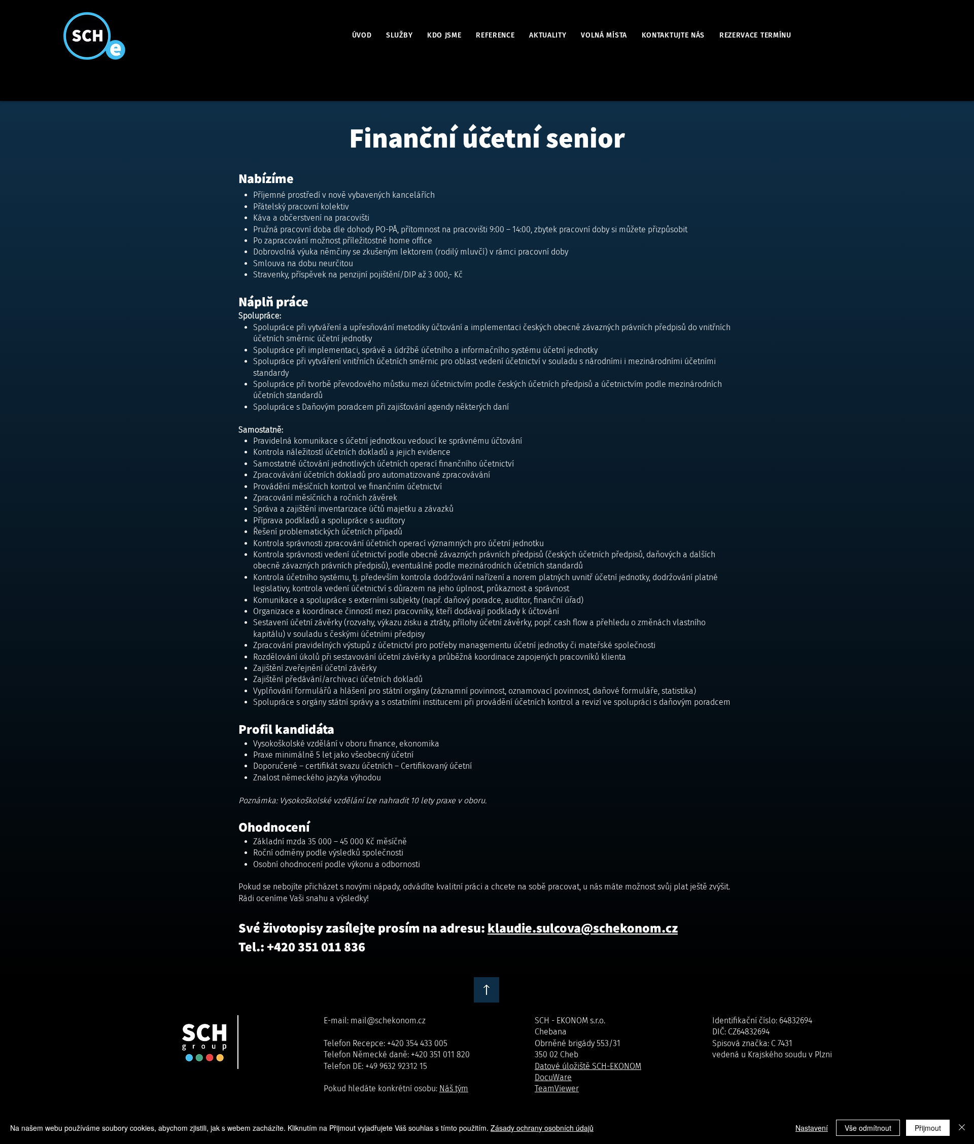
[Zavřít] (962, 1128)
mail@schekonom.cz (388, 1020)
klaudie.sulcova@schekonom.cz (583, 927)
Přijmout (928, 1128)
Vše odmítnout (868, 1128)
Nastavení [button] (811, 1128)
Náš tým (453, 1088)
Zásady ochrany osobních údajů (542, 1128)
